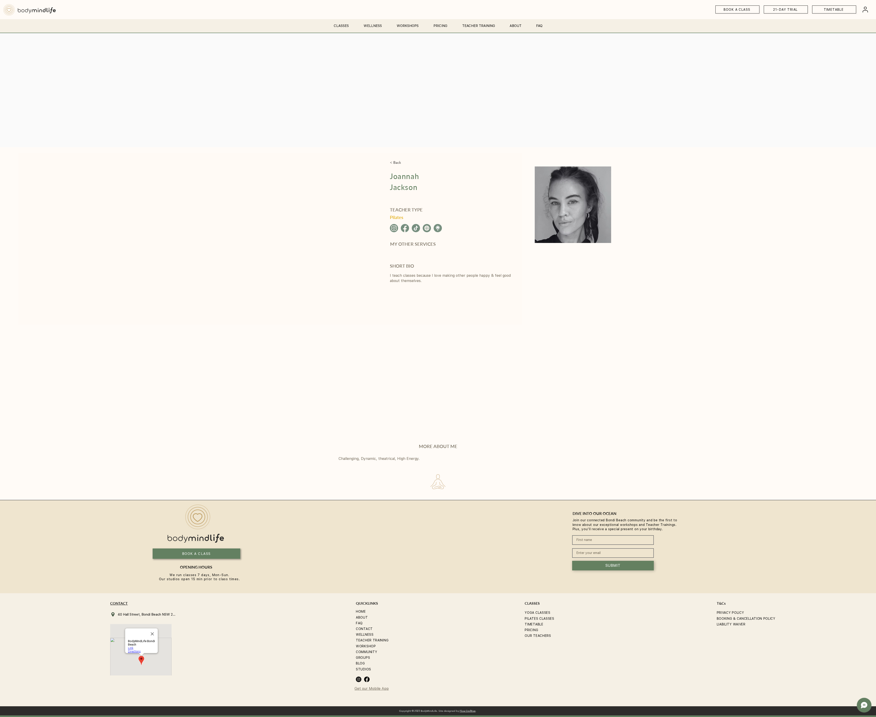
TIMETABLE (534, 624)
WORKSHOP (366, 646)
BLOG (360, 663)
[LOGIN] (865, 9)
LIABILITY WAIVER (731, 624)
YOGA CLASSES (537, 612)
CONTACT (364, 629)
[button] (341, 24)
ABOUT (362, 617)
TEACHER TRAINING (372, 640)
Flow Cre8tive (468, 711)
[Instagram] (358, 679)
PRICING (531, 630)
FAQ (359, 623)
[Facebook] (367, 679)
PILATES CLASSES (539, 618)
